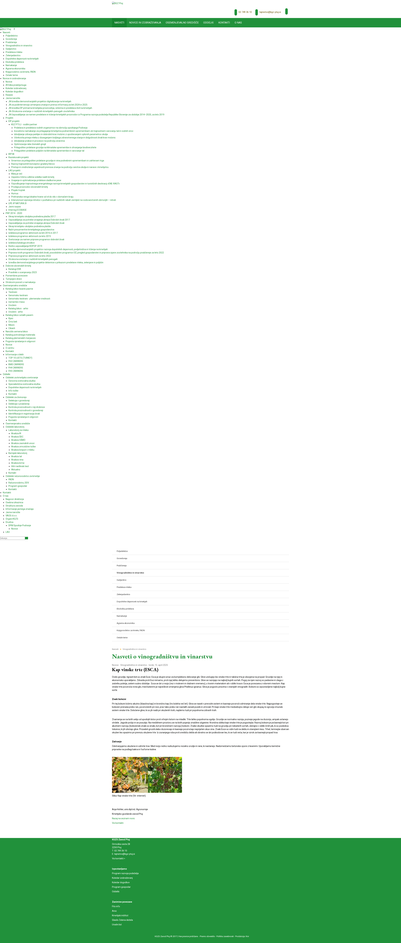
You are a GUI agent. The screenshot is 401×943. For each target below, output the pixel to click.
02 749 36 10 (245, 12)
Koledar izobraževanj (122, 878)
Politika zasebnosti (225, 936)
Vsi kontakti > (118, 858)
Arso (114, 911)
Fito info (116, 906)
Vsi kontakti (117, 823)
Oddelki (115, 891)
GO (26, 538)
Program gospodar (121, 887)
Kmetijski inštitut (120, 915)
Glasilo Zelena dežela (122, 920)
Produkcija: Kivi (242, 936)
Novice (115, 665)
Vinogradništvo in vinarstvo (133, 665)
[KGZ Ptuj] (117, 3)
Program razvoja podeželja (125, 873)
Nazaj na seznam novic (123, 818)
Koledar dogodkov (121, 882)
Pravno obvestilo (207, 936)
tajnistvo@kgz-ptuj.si (270, 12)
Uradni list (117, 924)
